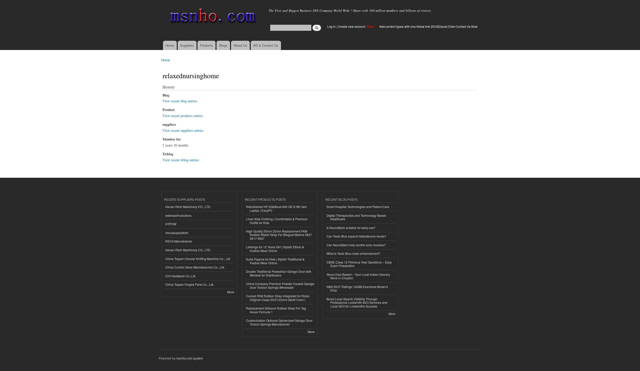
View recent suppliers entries (182, 130)
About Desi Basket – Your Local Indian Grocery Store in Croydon (358, 276)
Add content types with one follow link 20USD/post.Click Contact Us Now (428, 26)
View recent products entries (182, 115)
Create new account (352, 26)
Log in (331, 26)
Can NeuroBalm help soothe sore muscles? (356, 245)
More (230, 292)
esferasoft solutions (178, 215)
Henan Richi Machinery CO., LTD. (188, 206)
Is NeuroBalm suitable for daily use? (351, 228)
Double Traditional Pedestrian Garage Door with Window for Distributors (278, 273)
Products (206, 45)
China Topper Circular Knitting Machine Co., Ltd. (198, 258)
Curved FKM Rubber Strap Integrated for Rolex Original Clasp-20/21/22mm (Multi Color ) (278, 298)
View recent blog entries (179, 100)
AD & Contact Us (265, 45)
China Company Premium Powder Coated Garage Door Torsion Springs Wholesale (280, 285)
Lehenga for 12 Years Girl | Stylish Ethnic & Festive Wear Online (275, 248)
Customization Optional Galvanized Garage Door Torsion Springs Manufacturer (279, 322)
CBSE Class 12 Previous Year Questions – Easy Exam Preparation (359, 264)
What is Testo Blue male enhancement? (353, 253)
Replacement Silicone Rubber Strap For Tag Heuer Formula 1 (276, 310)
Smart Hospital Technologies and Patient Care (357, 206)
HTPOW (170, 224)
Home (170, 45)
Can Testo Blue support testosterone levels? (356, 236)
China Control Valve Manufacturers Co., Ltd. (195, 267)
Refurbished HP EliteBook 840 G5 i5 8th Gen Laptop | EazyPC (276, 208)
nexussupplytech (176, 232)
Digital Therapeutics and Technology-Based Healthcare (356, 217)
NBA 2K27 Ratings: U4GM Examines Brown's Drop (357, 288)
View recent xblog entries (180, 160)
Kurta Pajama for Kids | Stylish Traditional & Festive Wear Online (275, 261)
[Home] (212, 17)
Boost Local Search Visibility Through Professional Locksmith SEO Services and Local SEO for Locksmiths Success (356, 302)
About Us (240, 45)
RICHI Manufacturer (178, 241)
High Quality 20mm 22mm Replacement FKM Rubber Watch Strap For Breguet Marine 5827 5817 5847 (279, 234)
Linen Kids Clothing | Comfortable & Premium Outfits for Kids (277, 220)
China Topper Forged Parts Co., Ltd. (189, 284)
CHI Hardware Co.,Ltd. (180, 276)
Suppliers (187, 45)
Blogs (223, 45)
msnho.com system (189, 358)
